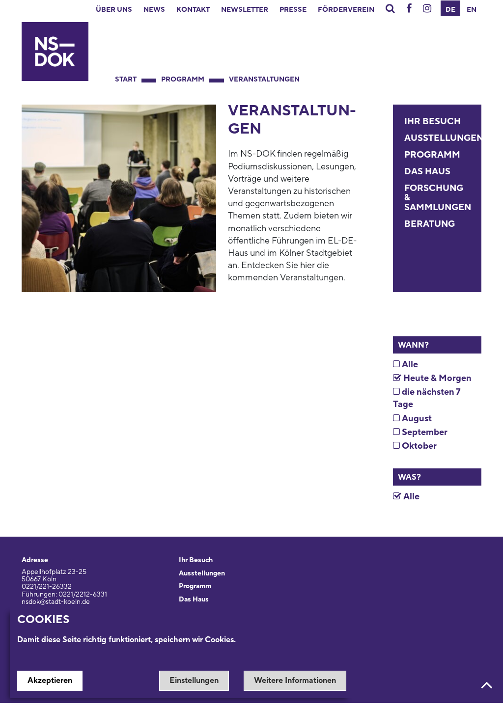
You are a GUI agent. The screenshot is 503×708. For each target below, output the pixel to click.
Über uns (114, 9)
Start (126, 79)
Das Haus (427, 171)
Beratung (429, 224)
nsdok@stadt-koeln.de (56, 602)
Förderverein (346, 9)
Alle (409, 364)
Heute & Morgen (436, 378)
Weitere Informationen (295, 680)
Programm (182, 79)
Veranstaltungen (264, 79)
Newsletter (244, 9)
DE (450, 9)
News (154, 9)
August (416, 418)
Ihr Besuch (432, 121)
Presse (293, 9)
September (423, 432)
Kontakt (193, 9)
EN (471, 9)
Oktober (418, 446)
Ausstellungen (443, 138)
